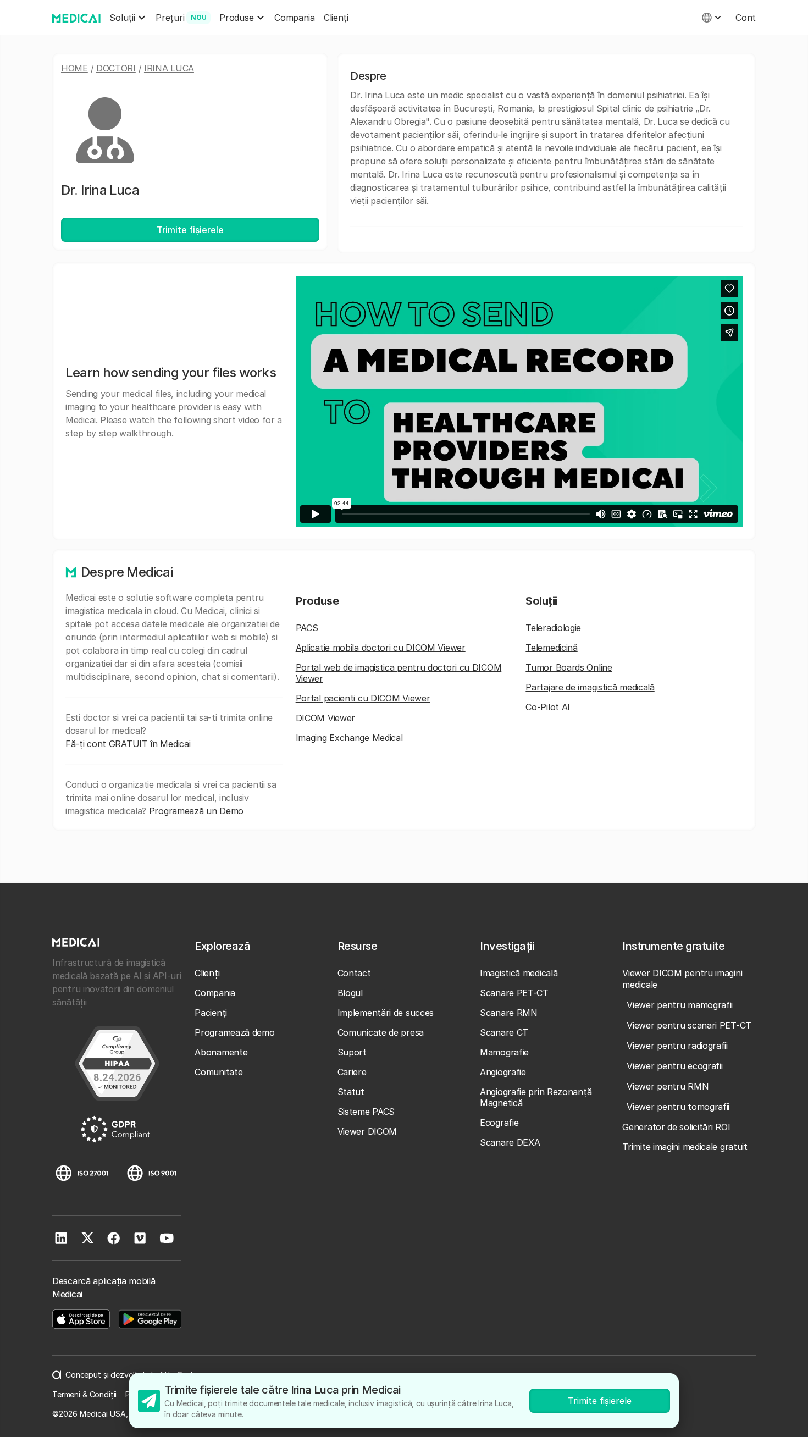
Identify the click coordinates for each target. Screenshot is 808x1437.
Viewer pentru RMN (668, 1086)
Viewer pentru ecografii (674, 1065)
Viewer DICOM (367, 1131)
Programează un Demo (196, 810)
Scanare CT (504, 1032)
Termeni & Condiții (84, 1394)
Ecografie (499, 1122)
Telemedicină (551, 647)
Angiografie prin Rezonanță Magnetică (535, 1097)
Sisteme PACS (366, 1111)
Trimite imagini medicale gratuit (684, 1146)
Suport (352, 1052)
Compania (294, 17)
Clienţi (207, 973)
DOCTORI (116, 68)
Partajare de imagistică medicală (589, 687)
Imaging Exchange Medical (349, 737)
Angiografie (503, 1071)
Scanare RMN (509, 1012)
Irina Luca (169, 68)
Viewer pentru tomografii (678, 1106)
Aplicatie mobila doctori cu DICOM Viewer (381, 647)
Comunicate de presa (380, 1032)
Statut (350, 1091)
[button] (128, 18)
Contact (354, 973)
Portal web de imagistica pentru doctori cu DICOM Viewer (399, 673)
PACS (307, 627)
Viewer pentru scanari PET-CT (689, 1025)
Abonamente (221, 1052)
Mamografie (504, 1052)
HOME (74, 68)
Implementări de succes (385, 1012)
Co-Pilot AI (547, 706)
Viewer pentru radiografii (677, 1045)
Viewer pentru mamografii (680, 1004)
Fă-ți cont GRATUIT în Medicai (127, 743)
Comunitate (218, 1071)
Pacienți (211, 1012)
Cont (745, 17)
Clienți (336, 17)
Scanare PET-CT (514, 992)
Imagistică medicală (518, 973)
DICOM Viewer (325, 717)
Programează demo (234, 1032)
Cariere (352, 1071)
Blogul (350, 992)
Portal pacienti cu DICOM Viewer (363, 698)
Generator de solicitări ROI (676, 1126)
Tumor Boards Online (568, 667)
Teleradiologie (553, 627)
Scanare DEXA (510, 1142)
